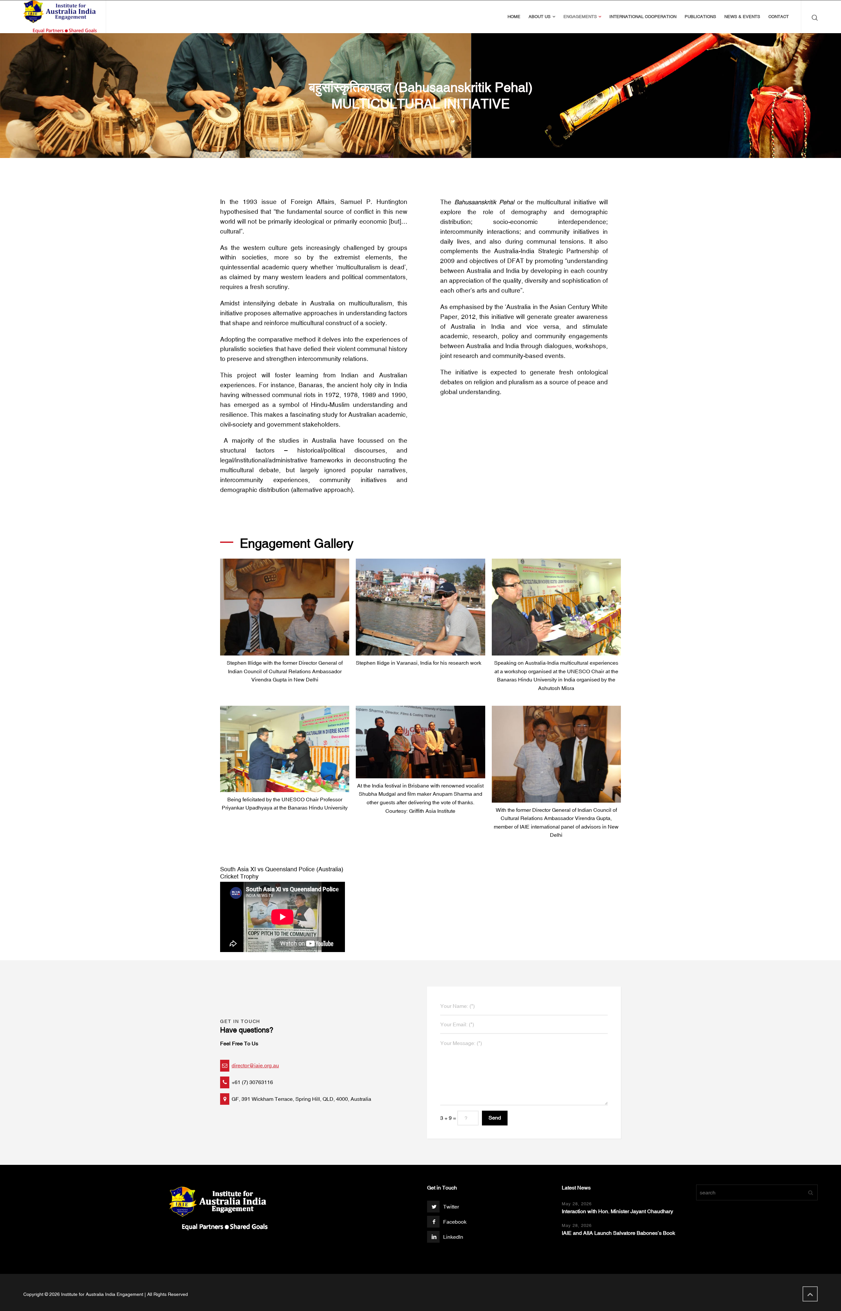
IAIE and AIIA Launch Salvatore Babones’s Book (618, 1233)
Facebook (454, 1222)
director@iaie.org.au (255, 1065)
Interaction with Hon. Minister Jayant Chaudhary (617, 1211)
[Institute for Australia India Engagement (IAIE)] (60, 16)
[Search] (813, 17)
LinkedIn (453, 1237)
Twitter (451, 1207)
